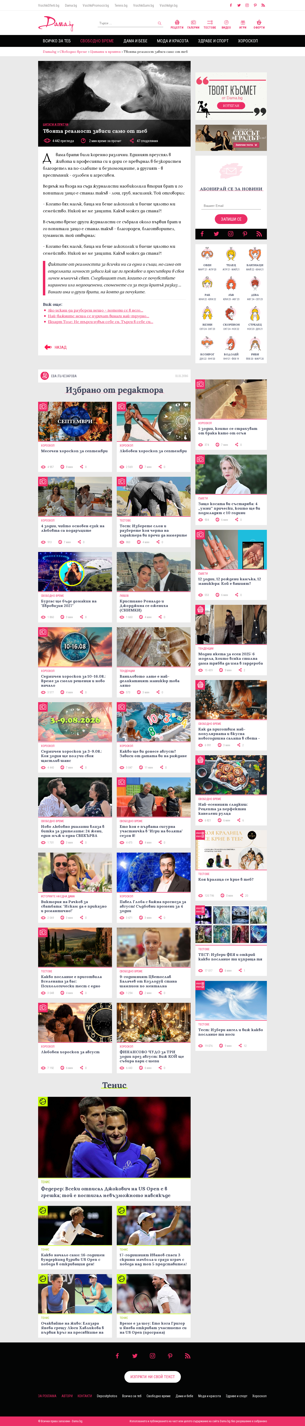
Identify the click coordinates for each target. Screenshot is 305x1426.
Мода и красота (172, 40)
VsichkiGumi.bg (143, 5)
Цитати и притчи (105, 52)
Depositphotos (107, 1396)
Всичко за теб (57, 40)
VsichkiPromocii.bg (96, 5)
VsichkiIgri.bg (169, 5)
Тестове (209, 27)
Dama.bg (71, 5)
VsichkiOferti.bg (48, 5)
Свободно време (97, 40)
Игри (242, 27)
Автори (67, 1396)
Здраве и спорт (213, 40)
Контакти (85, 1396)
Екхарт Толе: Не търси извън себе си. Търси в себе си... (100, 321)
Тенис (114, 1085)
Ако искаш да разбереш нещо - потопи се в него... (95, 310)
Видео (226, 27)
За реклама (47, 1396)
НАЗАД (60, 347)
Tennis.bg (121, 5)
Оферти (259, 27)
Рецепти (177, 27)
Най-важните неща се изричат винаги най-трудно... (98, 315)
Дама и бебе (135, 40)
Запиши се (231, 219)
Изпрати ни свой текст (152, 1376)
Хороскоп (248, 40)
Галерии (193, 27)
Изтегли (231, 106)
